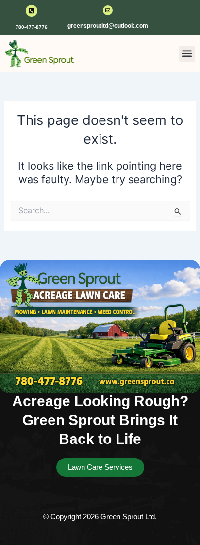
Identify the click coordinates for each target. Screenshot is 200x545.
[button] (187, 54)
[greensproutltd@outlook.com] (108, 10)
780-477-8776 (32, 27)
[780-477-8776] (31, 11)
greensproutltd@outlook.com (107, 25)
